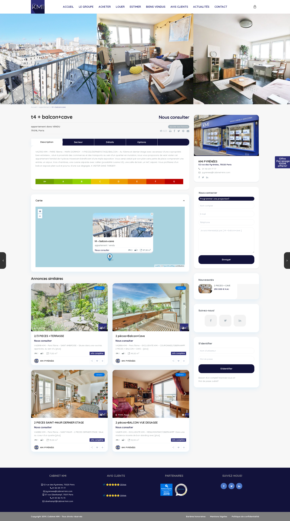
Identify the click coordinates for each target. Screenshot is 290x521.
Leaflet (157, 266)
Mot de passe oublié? (208, 381)
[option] (48, 59)
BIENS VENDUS (155, 6)
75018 (34, 130)
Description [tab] (46, 142)
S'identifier (226, 368)
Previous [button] (8, 59)
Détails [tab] (110, 142)
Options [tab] (141, 142)
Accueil (34, 107)
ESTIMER (135, 6)
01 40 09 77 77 (209, 168)
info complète (97, 353)
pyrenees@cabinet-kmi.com (216, 172)
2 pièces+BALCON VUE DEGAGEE (137, 422)
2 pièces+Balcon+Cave (130, 336)
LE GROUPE (86, 6)
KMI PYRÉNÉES (47, 361)
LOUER (120, 6)
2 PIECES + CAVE (222, 285)
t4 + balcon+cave (104, 241)
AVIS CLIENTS (179, 6)
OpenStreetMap (169, 266)
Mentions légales (218, 516)
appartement (44, 107)
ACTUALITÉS (201, 6)
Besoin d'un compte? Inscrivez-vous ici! (216, 378)
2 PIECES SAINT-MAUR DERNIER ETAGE (59, 422)
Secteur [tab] (78, 142)
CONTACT (220, 6)
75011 (39, 328)
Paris (41, 130)
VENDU (56, 126)
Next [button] (280, 59)
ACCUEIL (68, 6)
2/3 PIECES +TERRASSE (49, 336)
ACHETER (105, 6)
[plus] (58, 349)
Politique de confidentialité (245, 516)
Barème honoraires (196, 516)
